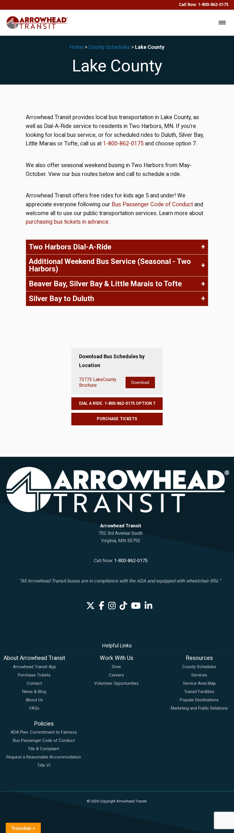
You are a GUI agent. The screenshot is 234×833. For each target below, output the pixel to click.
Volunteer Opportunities (116, 683)
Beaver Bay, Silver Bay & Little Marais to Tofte (105, 283)
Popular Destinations (199, 699)
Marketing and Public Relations (199, 708)
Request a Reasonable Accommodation (43, 757)
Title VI (43, 765)
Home (77, 47)
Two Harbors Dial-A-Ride (70, 247)
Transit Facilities (199, 691)
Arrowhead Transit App (34, 666)
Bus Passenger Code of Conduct (153, 204)
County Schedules (109, 47)
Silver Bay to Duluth (61, 298)
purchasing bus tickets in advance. (68, 222)
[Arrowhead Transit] (37, 22)
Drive (116, 666)
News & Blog (34, 691)
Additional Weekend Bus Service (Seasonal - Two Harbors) (110, 265)
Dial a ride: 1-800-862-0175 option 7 (117, 403)
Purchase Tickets (117, 418)
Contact (34, 683)
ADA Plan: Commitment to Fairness (44, 732)
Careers (116, 675)
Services (199, 675)
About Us (34, 699)
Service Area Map (199, 683)
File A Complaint (44, 748)
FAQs (34, 708)
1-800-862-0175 (213, 4)
